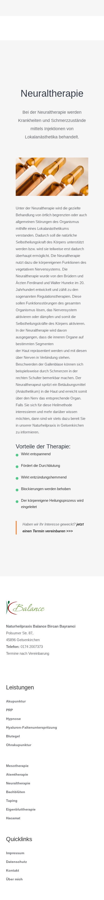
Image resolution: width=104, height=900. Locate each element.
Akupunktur (16, 701)
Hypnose (13, 719)
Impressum (15, 853)
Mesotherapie (17, 766)
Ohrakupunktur (18, 745)
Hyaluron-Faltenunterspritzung (31, 727)
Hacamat (13, 818)
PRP (9, 710)
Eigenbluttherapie (21, 809)
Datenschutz (16, 862)
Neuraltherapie (18, 783)
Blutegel (13, 736)
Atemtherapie (17, 774)
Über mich (14, 879)
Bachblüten (15, 792)
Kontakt (12, 870)
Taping (11, 801)
